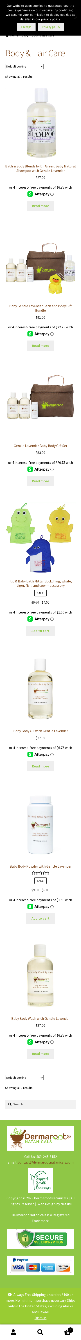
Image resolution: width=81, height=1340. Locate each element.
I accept (26, 27)
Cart (62, 1328)
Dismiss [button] (41, 1317)
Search (40, 1332)
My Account (13, 1332)
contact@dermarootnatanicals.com (46, 1162)
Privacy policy (51, 27)
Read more (40, 205)
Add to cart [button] (41, 630)
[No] (75, 18)
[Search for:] (40, 1104)
